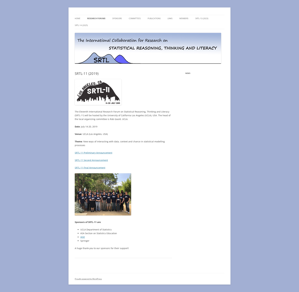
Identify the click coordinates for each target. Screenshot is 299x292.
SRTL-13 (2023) (201, 18)
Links (170, 18)
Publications (154, 18)
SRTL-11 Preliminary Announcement (93, 152)
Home (77, 18)
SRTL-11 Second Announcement (91, 160)
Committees (135, 18)
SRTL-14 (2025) (81, 25)
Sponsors (117, 18)
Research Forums (96, 18)
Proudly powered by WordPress (88, 279)
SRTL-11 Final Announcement (90, 167)
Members (183, 18)
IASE (82, 237)
